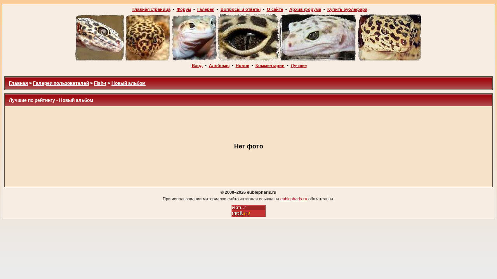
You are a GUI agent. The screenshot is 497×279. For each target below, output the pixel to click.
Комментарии (270, 65)
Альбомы (219, 65)
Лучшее (299, 65)
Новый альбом (128, 83)
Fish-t (100, 83)
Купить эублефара (347, 9)
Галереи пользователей (61, 83)
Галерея (205, 9)
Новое (242, 65)
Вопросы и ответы (241, 9)
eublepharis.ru (293, 198)
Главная (18, 83)
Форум (184, 9)
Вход (197, 65)
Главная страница (151, 9)
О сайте (275, 9)
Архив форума (305, 9)
